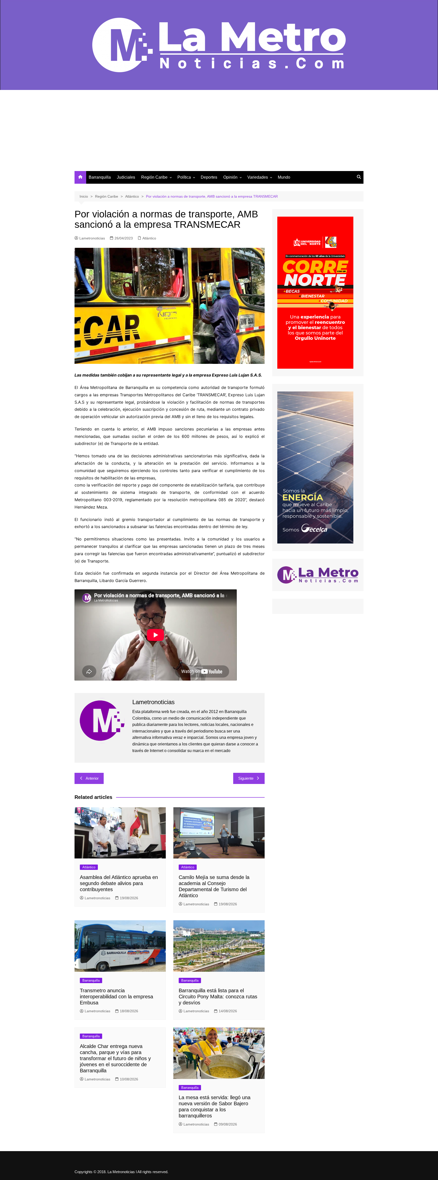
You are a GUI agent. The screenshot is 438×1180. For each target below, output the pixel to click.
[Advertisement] (219, 133)
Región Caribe (154, 177)
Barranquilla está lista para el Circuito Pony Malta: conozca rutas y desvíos (218, 996)
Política (184, 177)
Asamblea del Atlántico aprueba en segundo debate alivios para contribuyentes (119, 883)
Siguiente (245, 778)
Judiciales (126, 177)
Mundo (284, 177)
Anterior (92, 778)
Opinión (230, 177)
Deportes (209, 177)
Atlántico (149, 238)
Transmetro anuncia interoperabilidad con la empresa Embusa (116, 996)
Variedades (257, 177)
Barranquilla (100, 177)
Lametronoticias (92, 238)
